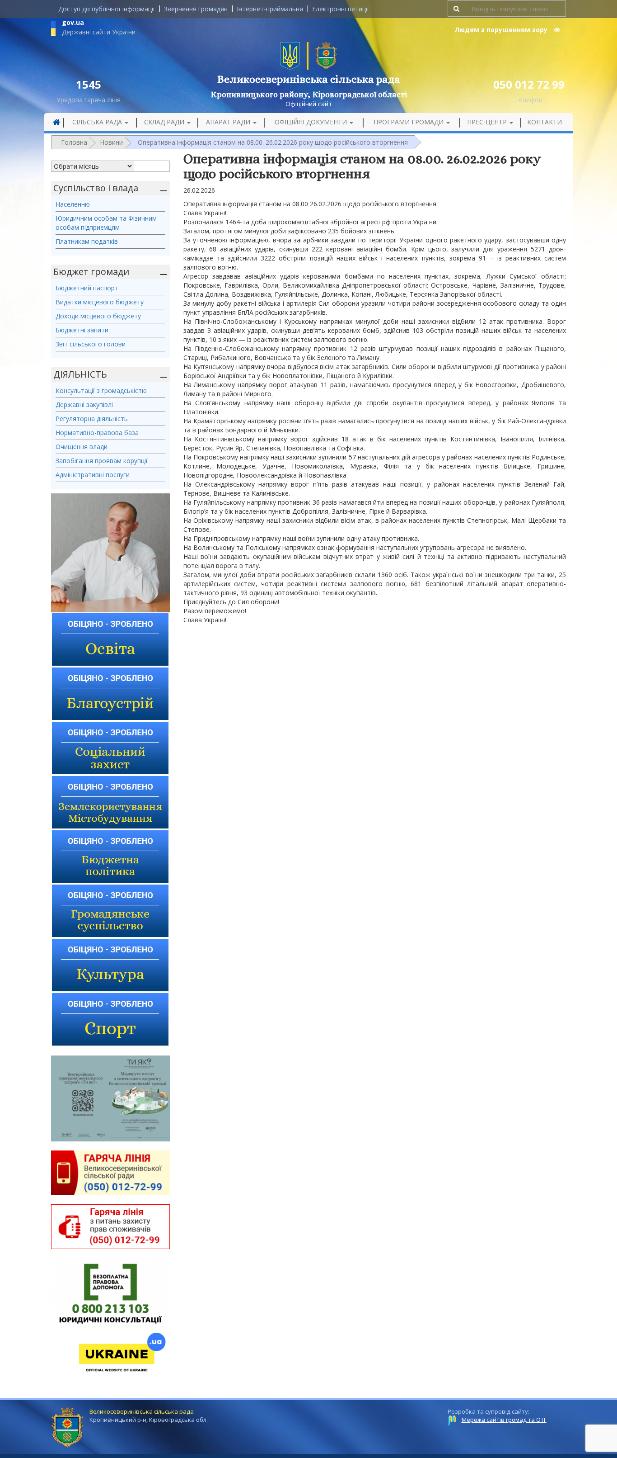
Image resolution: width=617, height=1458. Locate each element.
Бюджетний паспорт (87, 288)
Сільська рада (98, 122)
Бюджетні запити (82, 330)
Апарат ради (229, 122)
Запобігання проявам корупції (102, 460)
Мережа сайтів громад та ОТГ (504, 1419)
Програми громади (409, 122)
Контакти (544, 122)
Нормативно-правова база (97, 432)
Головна (74, 142)
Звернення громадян (196, 9)
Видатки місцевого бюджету (100, 302)
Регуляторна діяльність (92, 418)
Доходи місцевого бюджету (98, 316)
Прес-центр (488, 122)
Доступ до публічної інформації (106, 9)
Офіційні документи (312, 122)
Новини (111, 142)
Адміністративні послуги (93, 474)
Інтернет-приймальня (270, 9)
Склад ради (165, 122)
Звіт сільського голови (91, 344)
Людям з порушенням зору (501, 29)
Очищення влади (82, 446)
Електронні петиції (340, 9)
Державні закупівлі (84, 404)
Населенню (73, 204)
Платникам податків (87, 241)
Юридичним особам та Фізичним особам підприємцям (106, 223)
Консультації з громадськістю (101, 390)
